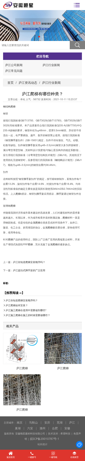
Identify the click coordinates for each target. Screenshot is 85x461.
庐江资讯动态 (28, 82)
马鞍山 (33, 422)
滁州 (42, 428)
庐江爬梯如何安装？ (17, 305)
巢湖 (18, 428)
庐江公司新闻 (13, 65)
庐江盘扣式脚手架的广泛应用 (29, 270)
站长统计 (42, 444)
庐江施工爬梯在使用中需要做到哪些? (26, 310)
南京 (19, 422)
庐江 (72, 422)
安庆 (47, 422)
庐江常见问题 (13, 71)
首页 (10, 82)
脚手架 (14, 140)
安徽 (67, 428)
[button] (39, 37)
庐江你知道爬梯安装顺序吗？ (29, 262)
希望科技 (65, 433)
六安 (30, 428)
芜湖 (60, 422)
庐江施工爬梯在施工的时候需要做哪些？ (28, 315)
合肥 (55, 428)
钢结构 (7, 106)
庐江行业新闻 (51, 65)
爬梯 (13, 106)
